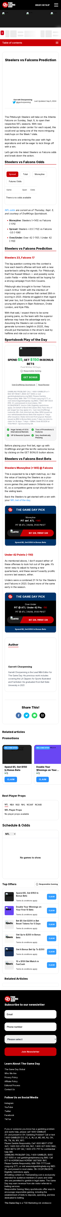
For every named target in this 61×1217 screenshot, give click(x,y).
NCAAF (30, 804)
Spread (12, 174)
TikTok (8, 1119)
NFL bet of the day (20, 500)
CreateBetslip (42, 5)
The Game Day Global (15, 1069)
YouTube (9, 1107)
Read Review (43, 385)
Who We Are (10, 1073)
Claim (10, 779)
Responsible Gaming (32, 371)
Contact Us (10, 1089)
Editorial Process (12, 1085)
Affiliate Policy (11, 1081)
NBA (12, 804)
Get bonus (30, 377)
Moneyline (40, 174)
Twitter (8, 1111)
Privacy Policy (11, 1077)
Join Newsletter (30, 1051)
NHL (23, 804)
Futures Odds (15, 181)
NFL (6, 804)
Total (25, 174)
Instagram (9, 1103)
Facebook (9, 1115)
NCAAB (38, 804)
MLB (18, 804)
